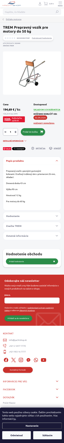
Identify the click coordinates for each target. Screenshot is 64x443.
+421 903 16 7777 (17, 351)
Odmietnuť (16, 435)
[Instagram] (20, 359)
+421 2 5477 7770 (17, 346)
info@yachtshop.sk (18, 340)
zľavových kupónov (27, 310)
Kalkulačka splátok (17, 119)
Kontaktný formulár (18, 370)
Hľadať (57, 12)
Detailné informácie (13, 141)
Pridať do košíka (30, 131)
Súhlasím (47, 435)
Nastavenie (32, 425)
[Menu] (60, 3)
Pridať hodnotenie (16, 261)
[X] (13, 359)
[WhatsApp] (35, 359)
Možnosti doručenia (43, 123)
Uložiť (8, 149)
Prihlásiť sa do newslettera (18, 318)
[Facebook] (5, 359)
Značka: (8, 45)
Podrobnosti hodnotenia (42, 38)
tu (14, 418)
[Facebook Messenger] (28, 359)
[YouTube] (43, 359)
